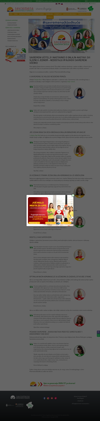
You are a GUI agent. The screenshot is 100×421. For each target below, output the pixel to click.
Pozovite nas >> (34, 223)
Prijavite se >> (66, 223)
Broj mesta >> (50, 223)
